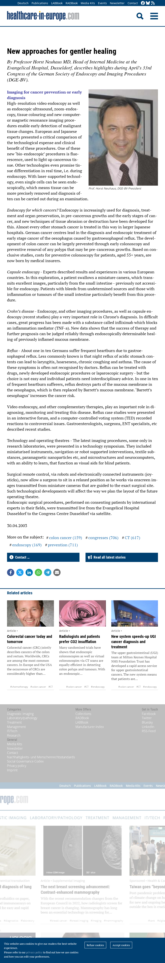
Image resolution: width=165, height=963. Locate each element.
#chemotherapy (19, 686)
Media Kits (88, 3)
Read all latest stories (109, 557)
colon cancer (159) (65, 537)
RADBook (72, 3)
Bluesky (147, 722)
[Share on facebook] (10, 572)
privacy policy (34, 952)
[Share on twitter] (20, 572)
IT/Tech (12, 731)
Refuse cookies (95, 945)
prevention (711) (63, 545)
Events (102, 3)
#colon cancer (38, 686)
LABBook (57, 3)
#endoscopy (98, 686)
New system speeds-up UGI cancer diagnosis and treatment (133, 641)
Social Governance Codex (25, 761)
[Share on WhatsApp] (38, 572)
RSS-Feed (149, 731)
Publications (40, 3)
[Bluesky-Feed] (148, 3)
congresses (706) (103, 537)
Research (13, 735)
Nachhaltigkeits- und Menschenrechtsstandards (41, 757)
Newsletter (117, 3)
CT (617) (132, 537)
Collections (83, 714)
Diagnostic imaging (20, 714)
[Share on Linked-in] (29, 572)
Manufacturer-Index (89, 727)
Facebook (149, 714)
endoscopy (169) (27, 545)
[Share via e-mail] (57, 572)
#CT (50, 686)
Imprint (12, 770)
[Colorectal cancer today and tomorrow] (30, 613)
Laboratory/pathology (22, 718)
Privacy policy (16, 765)
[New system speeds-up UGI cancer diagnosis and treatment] (134, 613)
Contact (133, 3)
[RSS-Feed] (153, 3)
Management (16, 727)
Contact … (21, 557)
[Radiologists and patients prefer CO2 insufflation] (82, 613)
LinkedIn (148, 727)
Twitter (147, 718)
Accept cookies (121, 945)
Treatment (14, 722)
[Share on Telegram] (47, 572)
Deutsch (23, 3)
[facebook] (143, 3)
